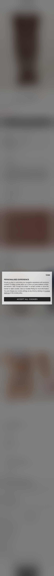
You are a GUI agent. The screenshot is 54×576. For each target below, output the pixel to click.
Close (48, 275)
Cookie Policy (30, 289)
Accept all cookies (27, 299)
